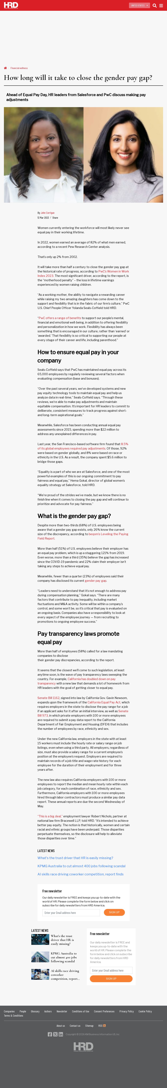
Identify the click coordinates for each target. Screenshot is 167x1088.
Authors (48, 1011)
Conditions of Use (80, 1011)
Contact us (75, 1025)
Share (55, 217)
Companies (9, 1011)
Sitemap (89, 1025)
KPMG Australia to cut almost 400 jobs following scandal (81, 866)
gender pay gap (95, 580)
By (46, 212)
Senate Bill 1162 (49, 698)
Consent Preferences (104, 1011)
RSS (100, 1025)
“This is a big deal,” (50, 816)
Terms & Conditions (13, 1015)
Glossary (35, 1011)
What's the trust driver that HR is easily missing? (75, 858)
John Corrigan (47, 212)
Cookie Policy (145, 1011)
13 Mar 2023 (43, 217)
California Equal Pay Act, (104, 702)
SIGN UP (114, 912)
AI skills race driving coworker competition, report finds (81, 874)
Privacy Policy (126, 1011)
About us (61, 1025)
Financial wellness (19, 67)
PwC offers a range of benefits (60, 318)
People (23, 1011)
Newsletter (62, 1011)
